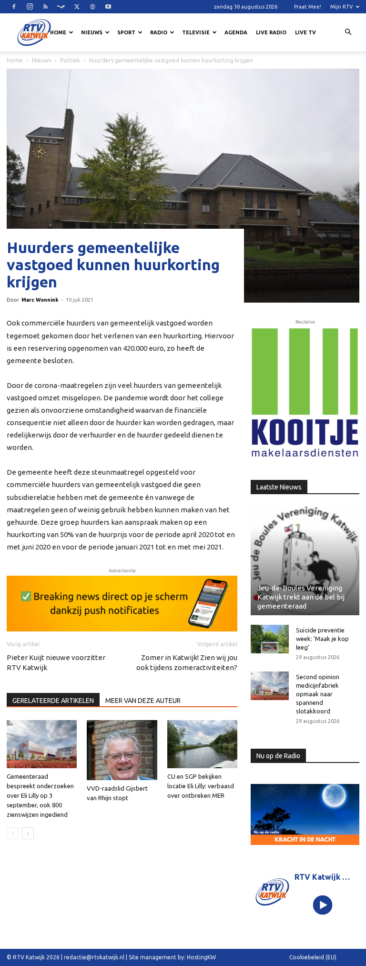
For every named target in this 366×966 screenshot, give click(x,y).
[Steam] (61, 6)
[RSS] (45, 6)
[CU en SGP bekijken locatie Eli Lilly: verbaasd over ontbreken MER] (202, 744)
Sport (126, 32)
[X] (77, 6)
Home (58, 32)
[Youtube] (108, 6)
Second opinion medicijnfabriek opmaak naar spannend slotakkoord (317, 693)
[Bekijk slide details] (122, 603)
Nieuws (91, 32)
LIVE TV (305, 32)
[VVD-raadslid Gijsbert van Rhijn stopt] (122, 750)
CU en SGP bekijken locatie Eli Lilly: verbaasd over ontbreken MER (200, 786)
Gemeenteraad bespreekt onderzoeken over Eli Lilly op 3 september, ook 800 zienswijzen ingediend (40, 795)
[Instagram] (29, 6)
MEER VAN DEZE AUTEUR (143, 700)
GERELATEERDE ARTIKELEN (53, 700)
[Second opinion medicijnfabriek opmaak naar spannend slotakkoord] (270, 685)
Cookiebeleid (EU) (312, 957)
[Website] (92, 6)
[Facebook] (14, 6)
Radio (158, 32)
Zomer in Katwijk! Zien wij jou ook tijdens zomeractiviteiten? (186, 662)
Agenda (235, 32)
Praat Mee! (307, 7)
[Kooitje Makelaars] (305, 392)
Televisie (196, 32)
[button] (347, 32)
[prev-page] (13, 833)
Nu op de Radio (278, 756)
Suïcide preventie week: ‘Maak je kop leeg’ (322, 639)
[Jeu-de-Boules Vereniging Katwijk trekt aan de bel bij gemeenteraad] (305, 561)
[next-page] (28, 833)
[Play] (323, 905)
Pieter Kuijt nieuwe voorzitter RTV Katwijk (56, 662)
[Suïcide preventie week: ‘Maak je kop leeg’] (270, 639)
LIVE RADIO (271, 32)
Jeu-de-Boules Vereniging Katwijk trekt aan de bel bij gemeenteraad (301, 597)
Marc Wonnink (40, 300)
